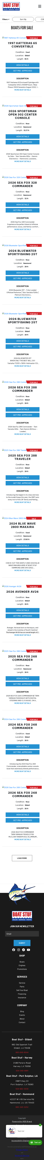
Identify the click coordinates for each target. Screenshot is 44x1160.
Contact (22, 1022)
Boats (22, 962)
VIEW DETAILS (22, 65)
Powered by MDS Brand (22, 1121)
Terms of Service (22, 1155)
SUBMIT (22, 943)
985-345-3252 (22, 1107)
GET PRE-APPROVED (22, 71)
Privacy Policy (22, 1149)
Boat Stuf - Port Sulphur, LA (22, 1075)
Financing (22, 994)
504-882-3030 (22, 1089)
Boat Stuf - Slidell (22, 1039)
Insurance (22, 997)
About (22, 1019)
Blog (22, 1011)
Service (22, 983)
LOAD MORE (22, 858)
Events (22, 1015)
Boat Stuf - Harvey (22, 1057)
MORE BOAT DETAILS (22, 90)
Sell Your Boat (22, 990)
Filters (5, 19)
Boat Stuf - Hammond (22, 1094)
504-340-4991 (22, 1071)
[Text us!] (35, 1143)
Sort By (23, 19)
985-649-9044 (22, 1052)
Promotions (22, 969)
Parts (22, 986)
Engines (22, 965)
